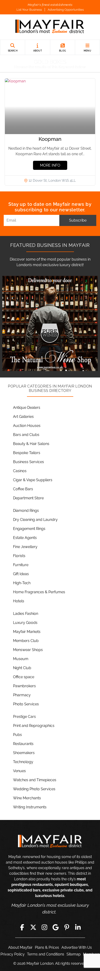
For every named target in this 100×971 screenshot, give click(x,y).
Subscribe (78, 220)
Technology (23, 762)
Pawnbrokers (24, 686)
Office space (23, 677)
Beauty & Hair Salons (31, 444)
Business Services (28, 462)
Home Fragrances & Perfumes (39, 592)
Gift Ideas (21, 574)
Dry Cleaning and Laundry (35, 519)
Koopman (50, 139)
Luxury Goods (25, 622)
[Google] (56, 927)
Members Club (26, 641)
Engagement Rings (29, 528)
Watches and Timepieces (34, 780)
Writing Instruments (30, 807)
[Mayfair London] (50, 27)
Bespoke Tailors (26, 453)
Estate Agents (25, 538)
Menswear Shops (28, 650)
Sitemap (74, 954)
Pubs (17, 734)
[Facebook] (22, 927)
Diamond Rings (26, 510)
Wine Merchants (27, 798)
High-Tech (21, 583)
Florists (19, 556)
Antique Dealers (26, 407)
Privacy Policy (12, 954)
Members (91, 954)
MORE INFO (50, 165)
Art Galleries (23, 416)
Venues (19, 771)
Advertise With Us (76, 947)
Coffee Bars (23, 489)
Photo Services (26, 704)
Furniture (20, 565)
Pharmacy (22, 695)
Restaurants (23, 744)
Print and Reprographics (33, 725)
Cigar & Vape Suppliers (32, 480)
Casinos (20, 471)
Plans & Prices (47, 947)
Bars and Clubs (26, 434)
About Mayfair (20, 947)
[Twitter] (33, 927)
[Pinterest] (67, 927)
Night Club (22, 668)
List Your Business (29, 9)
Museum (20, 659)
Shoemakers (24, 753)
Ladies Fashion (25, 613)
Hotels (18, 601)
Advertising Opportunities (66, 9)
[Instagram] (44, 927)
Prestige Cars (24, 716)
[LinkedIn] (78, 927)
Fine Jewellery (25, 547)
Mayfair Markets (26, 631)
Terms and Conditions (45, 954)
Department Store (28, 498)
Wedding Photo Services (34, 789)
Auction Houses (26, 425)
